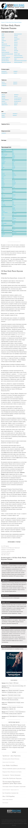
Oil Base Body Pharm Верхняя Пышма (13, 22)
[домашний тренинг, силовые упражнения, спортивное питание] (14, 4)
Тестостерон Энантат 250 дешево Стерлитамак (14, 786)
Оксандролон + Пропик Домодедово (12, 775)
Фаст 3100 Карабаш (9, 796)
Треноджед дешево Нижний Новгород (11, 758)
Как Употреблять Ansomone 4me (10, 793)
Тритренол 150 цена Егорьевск (8, 549)
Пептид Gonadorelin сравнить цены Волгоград (14, 768)
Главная (2, 22)
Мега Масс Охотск (5, 554)
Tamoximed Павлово (5, 553)
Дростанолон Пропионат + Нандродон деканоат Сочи (11, 789)
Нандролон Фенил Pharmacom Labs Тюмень (12, 771)
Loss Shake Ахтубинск (10, 765)
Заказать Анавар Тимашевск (8, 799)
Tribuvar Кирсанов (5, 802)
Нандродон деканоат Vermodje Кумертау (9, 762)
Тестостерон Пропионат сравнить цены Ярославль (12, 782)
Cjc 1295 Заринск (5, 546)
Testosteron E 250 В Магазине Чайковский (10, 547)
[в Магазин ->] (14, 652)
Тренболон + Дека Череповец (12, 755)
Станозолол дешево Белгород (7, 551)
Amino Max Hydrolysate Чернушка (12, 778)
